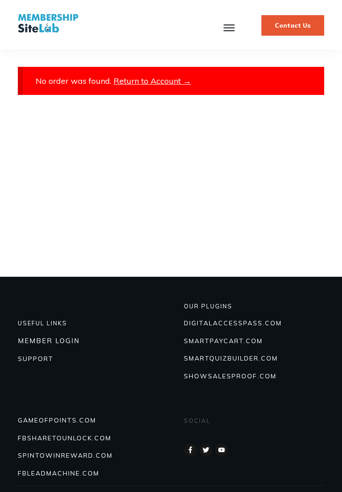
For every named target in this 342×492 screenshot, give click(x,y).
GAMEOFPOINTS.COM (57, 420)
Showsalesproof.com (230, 376)
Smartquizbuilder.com (231, 358)
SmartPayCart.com (223, 341)
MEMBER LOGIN (49, 340)
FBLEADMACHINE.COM (58, 473)
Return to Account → (152, 81)
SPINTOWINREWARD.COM (65, 455)
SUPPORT (35, 359)
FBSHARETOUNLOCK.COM (64, 438)
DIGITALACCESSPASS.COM (233, 323)
